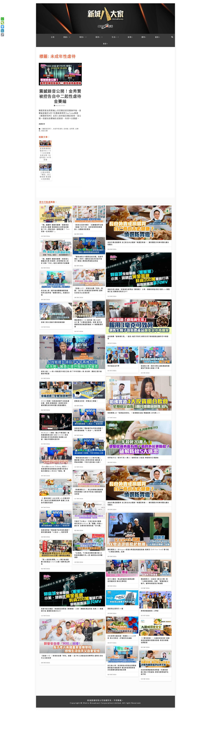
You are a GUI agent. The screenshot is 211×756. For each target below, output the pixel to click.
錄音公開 (44, 131)
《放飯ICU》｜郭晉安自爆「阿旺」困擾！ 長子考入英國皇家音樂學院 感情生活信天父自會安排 (88, 290)
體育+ (144, 37)
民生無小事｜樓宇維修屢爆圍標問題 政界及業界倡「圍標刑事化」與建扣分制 (55, 292)
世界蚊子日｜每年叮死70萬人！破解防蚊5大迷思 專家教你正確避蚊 (133, 457)
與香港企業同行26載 (115, 608)
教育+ (98, 37)
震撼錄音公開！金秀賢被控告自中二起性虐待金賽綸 (60, 96)
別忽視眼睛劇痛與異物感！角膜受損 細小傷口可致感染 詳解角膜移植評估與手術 (155, 672)
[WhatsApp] (2, 19)
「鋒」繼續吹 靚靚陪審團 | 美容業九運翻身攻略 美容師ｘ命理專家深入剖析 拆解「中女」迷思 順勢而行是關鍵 (55, 261)
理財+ (81, 37)
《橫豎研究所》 (46, 129)
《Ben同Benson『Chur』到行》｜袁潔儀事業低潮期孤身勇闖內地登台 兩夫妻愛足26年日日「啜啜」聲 (55, 469)
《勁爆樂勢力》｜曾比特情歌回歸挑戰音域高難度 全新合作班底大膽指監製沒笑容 (88, 492)
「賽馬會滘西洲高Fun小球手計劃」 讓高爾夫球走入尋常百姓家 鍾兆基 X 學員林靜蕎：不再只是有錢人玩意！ (88, 460)
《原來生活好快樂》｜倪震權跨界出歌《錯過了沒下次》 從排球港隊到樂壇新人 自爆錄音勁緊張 (88, 227)
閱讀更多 (42, 124)
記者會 (66, 129)
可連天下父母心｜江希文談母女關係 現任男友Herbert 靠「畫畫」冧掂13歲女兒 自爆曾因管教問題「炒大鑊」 (88, 523)
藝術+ (157, 37)
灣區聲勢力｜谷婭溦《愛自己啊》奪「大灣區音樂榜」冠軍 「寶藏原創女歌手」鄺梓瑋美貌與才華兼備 (155, 581)
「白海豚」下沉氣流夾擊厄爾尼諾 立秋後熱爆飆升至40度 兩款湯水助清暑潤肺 (88, 555)
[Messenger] (2, 27)
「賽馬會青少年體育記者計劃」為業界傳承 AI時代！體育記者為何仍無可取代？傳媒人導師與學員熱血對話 (88, 259)
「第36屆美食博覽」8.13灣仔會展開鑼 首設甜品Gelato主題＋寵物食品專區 (55, 562)
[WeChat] (2, 23)
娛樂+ (130, 37)
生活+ (114, 37)
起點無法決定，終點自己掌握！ (86, 401)
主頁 (53, 37)
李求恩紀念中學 (113, 366)
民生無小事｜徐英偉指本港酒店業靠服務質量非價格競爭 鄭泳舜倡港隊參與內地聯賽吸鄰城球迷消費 (122, 667)
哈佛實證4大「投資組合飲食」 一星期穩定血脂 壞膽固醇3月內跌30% (134, 413)
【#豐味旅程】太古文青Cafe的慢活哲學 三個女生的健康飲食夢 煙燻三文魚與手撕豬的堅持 (55, 500)
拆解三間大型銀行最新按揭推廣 (53, 322)
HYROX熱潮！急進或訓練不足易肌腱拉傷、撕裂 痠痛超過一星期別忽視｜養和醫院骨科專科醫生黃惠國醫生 (55, 403)
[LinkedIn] (2, 31)
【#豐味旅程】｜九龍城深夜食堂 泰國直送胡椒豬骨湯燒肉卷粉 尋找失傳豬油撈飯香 (155, 640)
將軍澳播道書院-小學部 (150, 611)
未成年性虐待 (58, 129)
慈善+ (105, 44)
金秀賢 (72, 129)
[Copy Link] (2, 35)
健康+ (65, 37)
